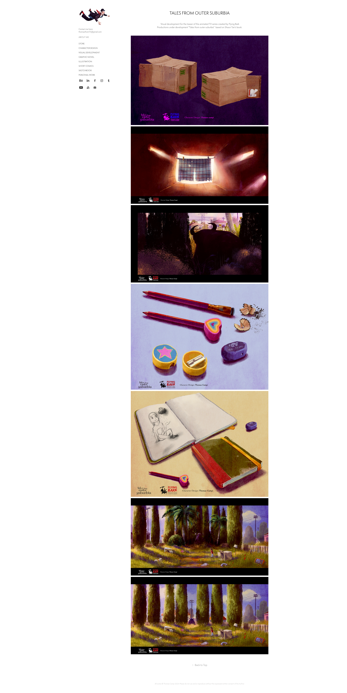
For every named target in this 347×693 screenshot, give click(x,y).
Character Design (88, 48)
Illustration (85, 61)
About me (84, 37)
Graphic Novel (86, 57)
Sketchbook (85, 70)
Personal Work (87, 75)
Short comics (86, 66)
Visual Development (89, 52)
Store (82, 43)
